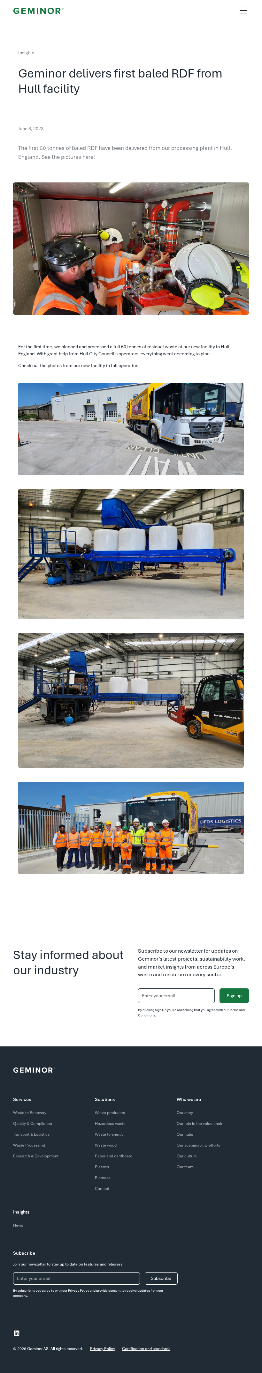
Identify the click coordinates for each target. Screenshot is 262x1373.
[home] (38, 10)
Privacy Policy (102, 1348)
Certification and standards (146, 1348)
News (18, 1225)
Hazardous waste (110, 1123)
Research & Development (35, 1156)
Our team (185, 1167)
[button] (242, 10)
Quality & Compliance (32, 1123)
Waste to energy (109, 1134)
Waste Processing (29, 1145)
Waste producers (110, 1112)
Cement (102, 1188)
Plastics (102, 1167)
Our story (185, 1112)
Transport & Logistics (31, 1134)
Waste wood (106, 1145)
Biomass (102, 1177)
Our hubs (185, 1134)
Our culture (187, 1156)
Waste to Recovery (29, 1112)
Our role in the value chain (200, 1123)
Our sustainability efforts (198, 1145)
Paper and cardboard (113, 1156)
